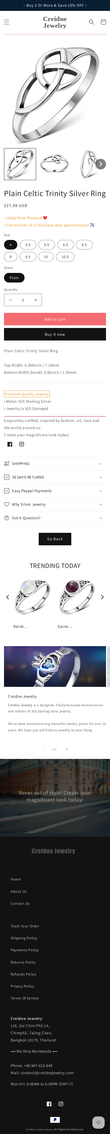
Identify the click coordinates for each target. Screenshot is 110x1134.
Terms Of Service (25, 998)
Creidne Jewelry (20, 705)
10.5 (65, 256)
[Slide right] (67, 749)
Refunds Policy (23, 974)
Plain (14, 277)
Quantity (10, 289)
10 (46, 256)
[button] (7, 22)
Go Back (55, 538)
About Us (19, 891)
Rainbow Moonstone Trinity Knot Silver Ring (21, 626)
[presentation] (7, 597)
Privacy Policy (22, 986)
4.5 (28, 244)
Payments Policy (25, 950)
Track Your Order (25, 926)
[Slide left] (43, 749)
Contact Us (20, 903)
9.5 (28, 256)
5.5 (46, 244)
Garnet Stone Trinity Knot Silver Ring (66, 626)
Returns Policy (23, 962)
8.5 (84, 244)
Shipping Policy (24, 938)
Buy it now (55, 334)
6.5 (65, 244)
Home (16, 879)
